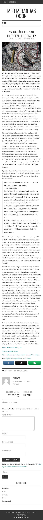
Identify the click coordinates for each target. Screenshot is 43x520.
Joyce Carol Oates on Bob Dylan (11, 347)
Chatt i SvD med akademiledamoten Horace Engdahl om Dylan (21, 355)
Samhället (5, 495)
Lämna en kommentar (28, 39)
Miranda (18, 39)
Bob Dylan (19, 370)
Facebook (16, 384)
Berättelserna (8, 370)
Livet (3, 492)
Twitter (28, 382)
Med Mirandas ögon (21, 13)
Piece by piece (27, 395)
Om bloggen (12, 2)
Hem (5, 2)
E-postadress (8, 442)
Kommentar (7, 415)
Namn (5, 434)
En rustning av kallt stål (14, 396)
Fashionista (18, 517)
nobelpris (25, 370)
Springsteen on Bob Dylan (10, 351)
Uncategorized (6, 501)
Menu (4, 23)
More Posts (17, 382)
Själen (4, 498)
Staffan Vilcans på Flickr (13, 359)
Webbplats (6, 450)
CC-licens (27, 359)
